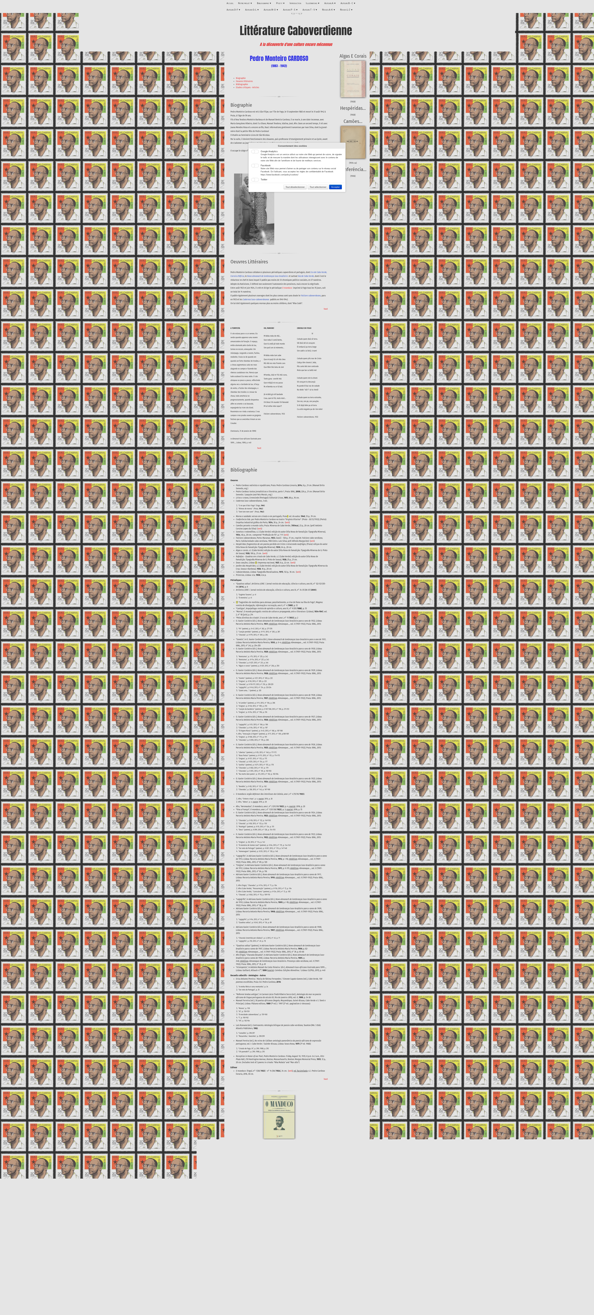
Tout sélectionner (318, 187)
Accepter (335, 187)
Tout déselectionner (295, 187)
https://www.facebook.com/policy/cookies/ (279, 175)
